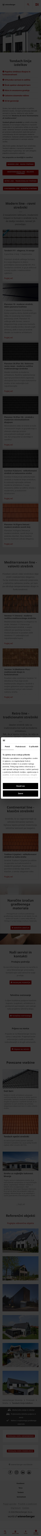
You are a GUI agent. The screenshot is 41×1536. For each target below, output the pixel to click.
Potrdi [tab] (7, 747)
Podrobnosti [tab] (20, 747)
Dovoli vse (20, 786)
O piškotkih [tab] (33, 747)
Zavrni (20, 793)
